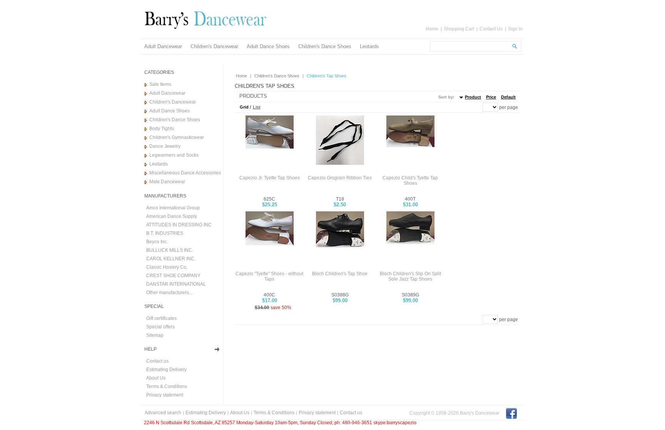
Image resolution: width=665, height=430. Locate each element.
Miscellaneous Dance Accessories (185, 173)
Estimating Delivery (166, 369)
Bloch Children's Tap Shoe (340, 273)
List (257, 107)
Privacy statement (164, 395)
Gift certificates (161, 318)
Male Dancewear (167, 181)
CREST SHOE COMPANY (173, 275)
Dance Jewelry (164, 146)
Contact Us (491, 29)
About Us (155, 378)
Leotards (369, 46)
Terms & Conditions (166, 386)
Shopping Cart (459, 29)
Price (491, 97)
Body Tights (161, 128)
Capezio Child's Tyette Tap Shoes (410, 180)
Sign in (515, 29)
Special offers (160, 327)
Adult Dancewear (163, 46)
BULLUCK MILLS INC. (169, 250)
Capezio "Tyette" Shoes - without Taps (269, 276)
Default (508, 97)
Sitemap (155, 335)
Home (432, 29)
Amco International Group (173, 208)
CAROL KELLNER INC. (170, 258)
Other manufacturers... (169, 292)
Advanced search (163, 412)
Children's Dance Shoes (324, 46)
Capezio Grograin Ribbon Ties (340, 178)
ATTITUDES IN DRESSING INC (179, 225)
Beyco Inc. (157, 241)
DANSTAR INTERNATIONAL (176, 284)
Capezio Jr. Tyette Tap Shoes (269, 178)
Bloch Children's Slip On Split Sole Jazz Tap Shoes (410, 276)
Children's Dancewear (214, 46)
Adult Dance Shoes (268, 46)
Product (473, 97)
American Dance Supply (171, 216)
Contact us (157, 361)
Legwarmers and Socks (174, 155)
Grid (244, 107)
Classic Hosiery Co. (166, 267)
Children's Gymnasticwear (176, 137)
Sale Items (160, 84)
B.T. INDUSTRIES (164, 233)
